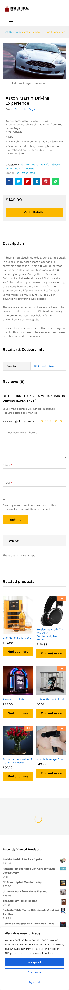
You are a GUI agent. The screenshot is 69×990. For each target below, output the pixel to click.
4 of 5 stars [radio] (56, 421)
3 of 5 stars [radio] (51, 421)
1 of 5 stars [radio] (41, 421)
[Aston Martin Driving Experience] (9, 181)
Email (7, 482)
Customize (34, 972)
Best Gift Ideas (12, 31)
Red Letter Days (25, 109)
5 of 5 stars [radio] (60, 421)
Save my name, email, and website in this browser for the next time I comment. (29, 507)
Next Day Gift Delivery (45, 164)
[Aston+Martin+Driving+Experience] (18, 181)
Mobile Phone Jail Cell (50, 699)
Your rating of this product (20, 421)
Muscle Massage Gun (49, 759)
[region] (34, 958)
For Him (25, 164)
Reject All (34, 982)
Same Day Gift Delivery (20, 168)
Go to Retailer (34, 212)
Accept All (34, 962)
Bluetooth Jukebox (14, 699)
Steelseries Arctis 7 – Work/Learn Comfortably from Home (49, 634)
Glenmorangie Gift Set (17, 637)
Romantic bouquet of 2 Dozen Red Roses (17, 761)
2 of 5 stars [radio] (46, 421)
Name (7, 464)
